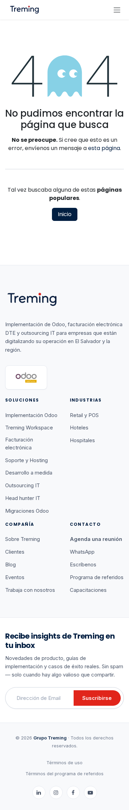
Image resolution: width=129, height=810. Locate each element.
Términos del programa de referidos (64, 773)
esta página (104, 148)
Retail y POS (84, 415)
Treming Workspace (29, 427)
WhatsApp (82, 551)
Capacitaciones (88, 590)
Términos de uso (64, 762)
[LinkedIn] (38, 792)
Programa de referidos (96, 577)
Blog (10, 564)
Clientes (14, 551)
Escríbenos (83, 564)
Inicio (65, 214)
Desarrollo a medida (28, 472)
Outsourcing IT (22, 485)
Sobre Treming (22, 539)
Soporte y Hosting (26, 460)
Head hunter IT (22, 498)
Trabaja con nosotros (30, 590)
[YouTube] (90, 792)
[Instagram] (56, 792)
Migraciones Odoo (27, 511)
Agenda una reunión (96, 539)
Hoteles (79, 427)
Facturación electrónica (19, 443)
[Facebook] (73, 792)
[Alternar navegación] (117, 10)
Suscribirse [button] (97, 698)
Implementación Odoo (31, 415)
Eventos (14, 577)
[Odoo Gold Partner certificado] (26, 377)
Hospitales (82, 440)
